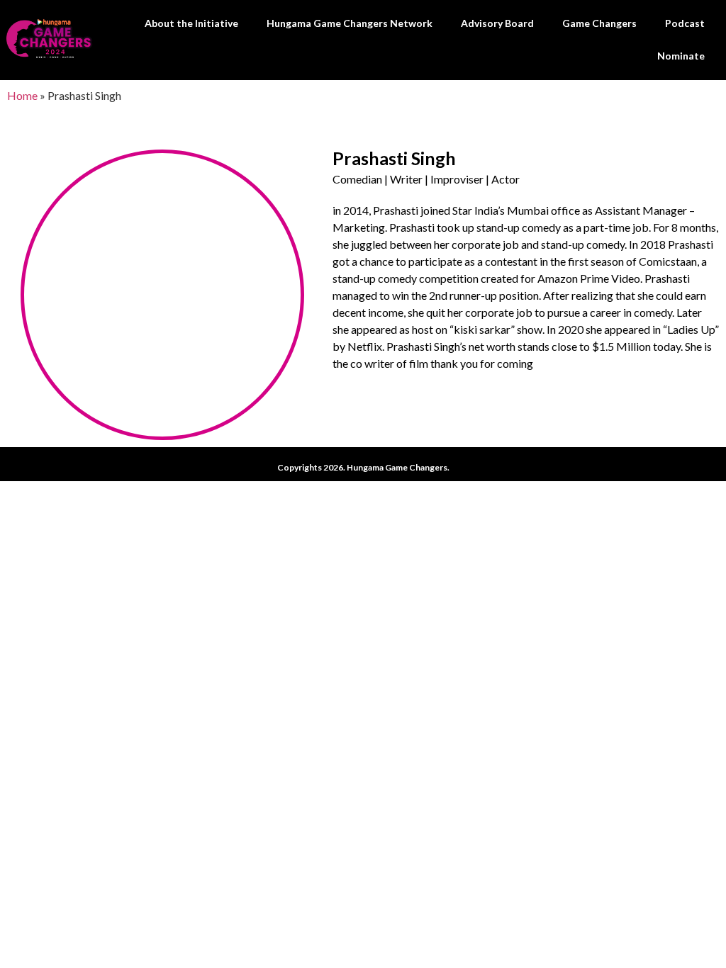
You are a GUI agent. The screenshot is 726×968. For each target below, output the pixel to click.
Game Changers (599, 23)
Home (22, 95)
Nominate (681, 56)
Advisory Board (497, 23)
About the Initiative (191, 23)
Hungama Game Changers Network (349, 23)
